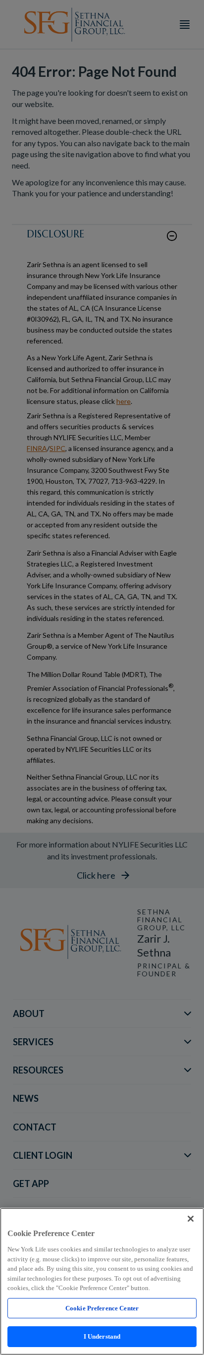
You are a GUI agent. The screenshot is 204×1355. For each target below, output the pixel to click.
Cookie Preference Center (102, 1308)
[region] (102, 1281)
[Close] (191, 1219)
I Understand (102, 1336)
